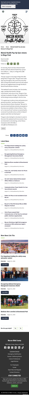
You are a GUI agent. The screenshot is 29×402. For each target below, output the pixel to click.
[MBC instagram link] (12, 347)
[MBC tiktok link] (23, 347)
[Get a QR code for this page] (26, 135)
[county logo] (14, 11)
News (7, 47)
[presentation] (27, 12)
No (20, 328)
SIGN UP (14, 386)
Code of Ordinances (14, 359)
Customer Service (14, 351)
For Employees (14, 365)
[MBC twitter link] (9, 347)
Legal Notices (14, 361)
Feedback (25, 394)
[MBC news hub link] (16, 347)
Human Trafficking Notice (14, 356)
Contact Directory (14, 372)
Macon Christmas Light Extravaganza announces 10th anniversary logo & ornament (16, 224)
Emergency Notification (14, 354)
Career (14, 367)
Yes (15, 328)
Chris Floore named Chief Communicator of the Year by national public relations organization (16, 214)
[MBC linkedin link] (19, 347)
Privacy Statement (23, 393)
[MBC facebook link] (5, 347)
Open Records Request (14, 370)
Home (2, 47)
